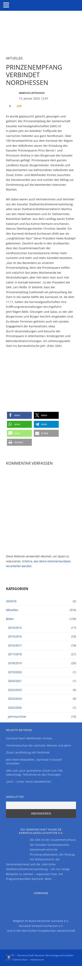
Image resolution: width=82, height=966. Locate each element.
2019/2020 (15, 672)
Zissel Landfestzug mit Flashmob (28, 752)
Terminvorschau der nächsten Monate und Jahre (38, 745)
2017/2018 (15, 654)
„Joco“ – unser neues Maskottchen (28, 781)
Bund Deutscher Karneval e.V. (48, 921)
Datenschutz (20, 959)
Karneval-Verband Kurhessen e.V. (41, 926)
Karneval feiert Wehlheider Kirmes (29, 738)
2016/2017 (15, 645)
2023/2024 (15, 698)
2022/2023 (15, 690)
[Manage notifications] (9, 957)
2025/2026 (15, 707)
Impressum (37, 959)
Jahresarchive (17, 716)
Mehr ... (50, 879)
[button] (19, 415)
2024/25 (11, 601)
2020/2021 (15, 681)
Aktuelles (14, 58)
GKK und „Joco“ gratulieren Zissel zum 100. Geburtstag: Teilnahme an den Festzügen (34, 772)
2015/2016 (15, 636)
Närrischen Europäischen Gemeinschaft (48, 931)
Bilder (10, 619)
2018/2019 (15, 663)
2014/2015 (15, 628)
